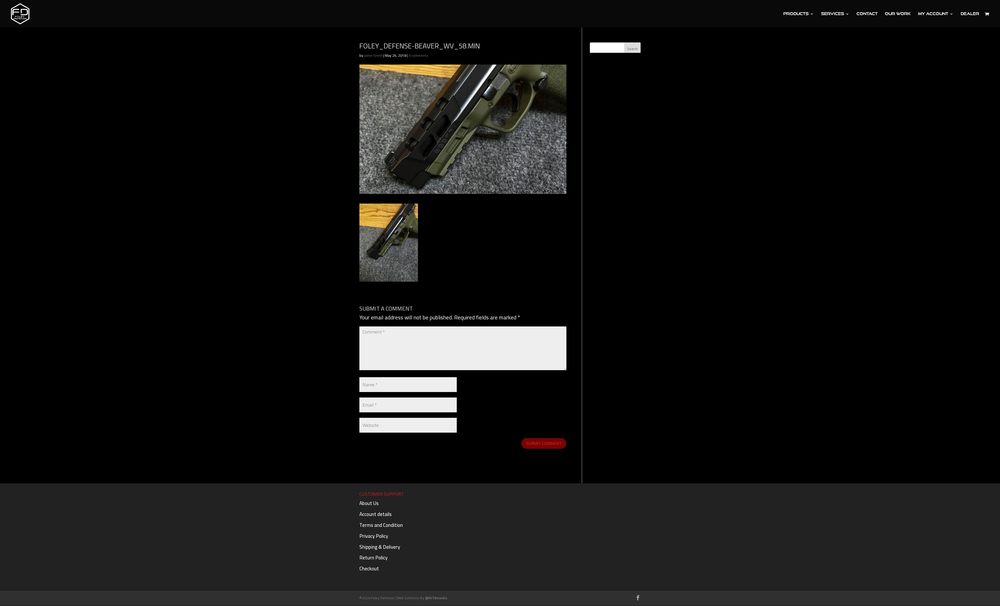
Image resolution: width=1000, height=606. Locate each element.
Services (832, 14)
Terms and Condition (381, 525)
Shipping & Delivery (379, 547)
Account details (375, 514)
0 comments (418, 55)
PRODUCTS (796, 14)
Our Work (898, 14)
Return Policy (373, 557)
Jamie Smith (373, 55)
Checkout (369, 568)
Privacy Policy (373, 536)
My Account (933, 14)
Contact (867, 14)
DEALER (970, 14)
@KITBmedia (436, 598)
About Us (369, 503)
